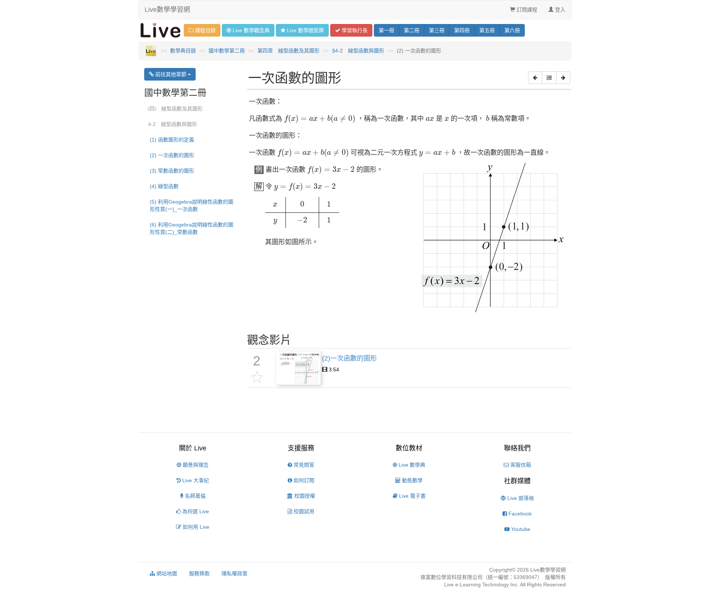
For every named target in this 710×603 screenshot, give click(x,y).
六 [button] (512, 30)
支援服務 (301, 448)
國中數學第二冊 (227, 51)
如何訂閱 (303, 480)
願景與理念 (195, 465)
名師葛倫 (194, 496)
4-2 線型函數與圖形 (172, 124)
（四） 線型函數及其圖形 (173, 109)
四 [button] (462, 30)
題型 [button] (305, 30)
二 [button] (411, 30)
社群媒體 (517, 481)
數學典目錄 (183, 51)
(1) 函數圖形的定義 (172, 140)
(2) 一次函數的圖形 (172, 155)
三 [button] (436, 30)
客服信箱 (520, 465)
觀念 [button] (251, 30)
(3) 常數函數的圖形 (172, 171)
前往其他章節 (171, 74)
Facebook (519, 514)
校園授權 (304, 496)
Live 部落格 (520, 498)
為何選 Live (195, 511)
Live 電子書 (412, 496)
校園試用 (303, 511)
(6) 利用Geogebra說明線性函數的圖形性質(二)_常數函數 (191, 228)
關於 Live (192, 448)
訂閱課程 (526, 10)
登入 (559, 10)
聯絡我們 (517, 448)
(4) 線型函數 (164, 186)
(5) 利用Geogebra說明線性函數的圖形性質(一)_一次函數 (191, 205)
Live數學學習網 (167, 9)
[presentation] (320, 119)
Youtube (520, 529)
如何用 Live (195, 527)
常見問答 (303, 465)
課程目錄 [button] (204, 30)
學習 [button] (354, 30)
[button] (535, 77)
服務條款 (199, 573)
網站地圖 (166, 573)
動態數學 (411, 480)
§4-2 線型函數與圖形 (358, 51)
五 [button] (487, 30)
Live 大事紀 (195, 480)
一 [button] (386, 30)
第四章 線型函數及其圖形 (288, 51)
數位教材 (409, 448)
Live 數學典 (411, 465)
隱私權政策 (234, 573)
